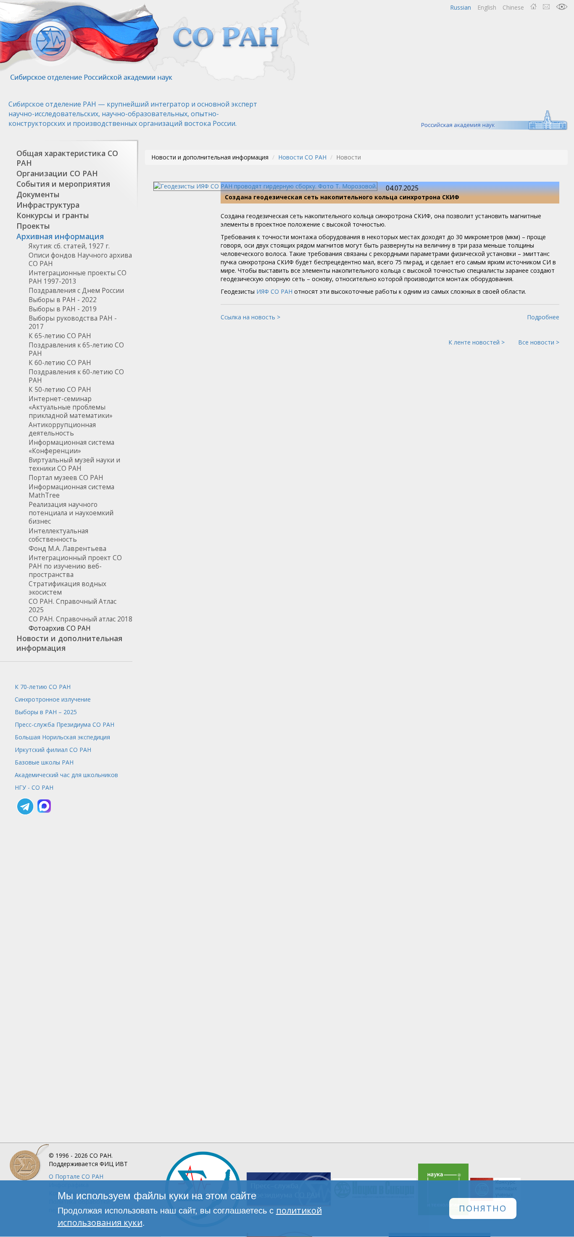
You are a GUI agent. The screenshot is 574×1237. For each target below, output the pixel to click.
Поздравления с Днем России (76, 290)
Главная (533, 6)
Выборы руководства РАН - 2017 (73, 322)
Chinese (513, 7)
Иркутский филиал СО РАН (53, 750)
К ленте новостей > (476, 342)
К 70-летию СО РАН (43, 687)
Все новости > (538, 342)
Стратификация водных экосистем (67, 588)
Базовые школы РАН (44, 762)
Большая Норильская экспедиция (62, 737)
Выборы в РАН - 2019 (63, 309)
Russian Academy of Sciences (490, 120)
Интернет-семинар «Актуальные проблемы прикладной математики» (71, 407)
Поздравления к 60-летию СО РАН (76, 376)
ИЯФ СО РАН (274, 291)
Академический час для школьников (66, 775)
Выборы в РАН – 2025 (46, 712)
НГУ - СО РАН (34, 787)
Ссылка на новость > (250, 317)
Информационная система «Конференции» (71, 446)
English (486, 7)
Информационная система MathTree (71, 491)
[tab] (66, 158)
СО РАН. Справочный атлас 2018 (80, 619)
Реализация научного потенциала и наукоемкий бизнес (71, 513)
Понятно (483, 1208)
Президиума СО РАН (64, 724)
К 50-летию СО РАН (60, 389)
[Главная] (155, 41)
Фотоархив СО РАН (60, 628)
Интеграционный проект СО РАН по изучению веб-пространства (75, 566)
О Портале (76, 1176)
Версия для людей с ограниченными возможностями (562, 6)
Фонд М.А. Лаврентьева (67, 548)
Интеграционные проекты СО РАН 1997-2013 (77, 277)
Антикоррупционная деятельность (62, 429)
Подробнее (543, 317)
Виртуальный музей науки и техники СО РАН (74, 464)
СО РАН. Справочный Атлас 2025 (72, 605)
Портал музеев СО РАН (66, 477)
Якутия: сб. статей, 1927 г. (69, 246)
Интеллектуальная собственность (58, 535)
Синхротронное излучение (53, 699)
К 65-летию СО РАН (60, 335)
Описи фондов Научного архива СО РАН (80, 259)
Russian (460, 7)
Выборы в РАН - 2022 (63, 299)
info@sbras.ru (546, 6)
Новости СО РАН (302, 157)
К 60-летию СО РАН (60, 362)
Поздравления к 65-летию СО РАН (76, 349)
